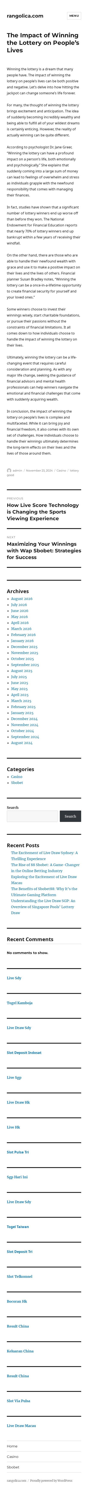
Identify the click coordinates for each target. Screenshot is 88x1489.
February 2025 (23, 707)
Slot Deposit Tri (19, 1251)
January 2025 (22, 713)
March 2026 (21, 629)
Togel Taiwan (18, 1226)
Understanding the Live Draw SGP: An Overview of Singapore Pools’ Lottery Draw (43, 907)
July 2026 (19, 605)
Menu (74, 15)
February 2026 (23, 635)
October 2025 (22, 659)
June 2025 (19, 683)
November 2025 (24, 653)
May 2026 (19, 617)
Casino (61, 470)
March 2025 (21, 701)
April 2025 (20, 695)
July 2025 (19, 677)
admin (17, 470)
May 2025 (19, 689)
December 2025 (24, 647)
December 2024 (24, 719)
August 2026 (22, 599)
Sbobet (17, 783)
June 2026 (19, 611)
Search (13, 807)
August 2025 (21, 671)
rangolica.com (25, 16)
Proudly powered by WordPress (51, 1481)
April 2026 (20, 623)
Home (12, 1446)
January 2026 (22, 641)
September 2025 (25, 665)
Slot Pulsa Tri (18, 1152)
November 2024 (24, 725)
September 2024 (25, 737)
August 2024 (21, 743)
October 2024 (22, 731)
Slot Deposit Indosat (24, 1052)
